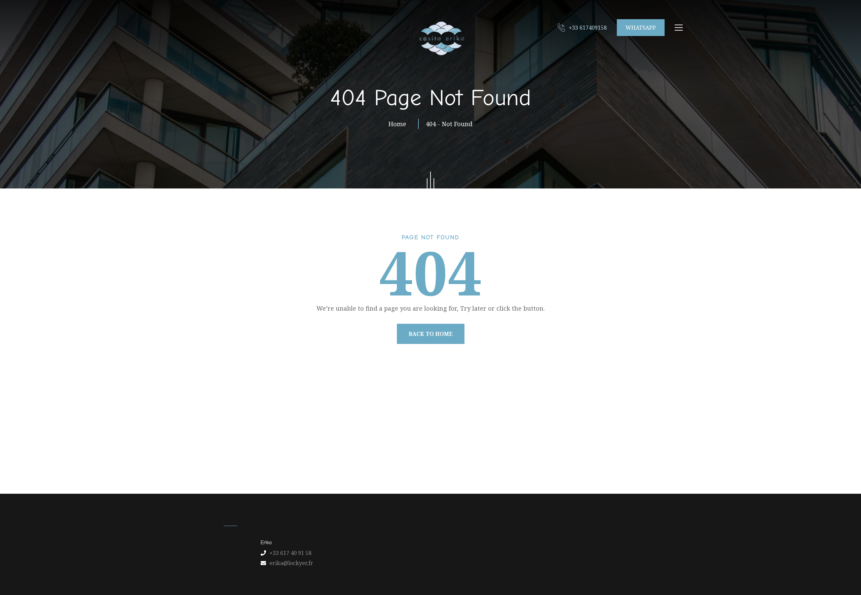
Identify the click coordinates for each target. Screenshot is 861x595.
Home (399, 124)
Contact (475, 460)
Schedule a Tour (553, 460)
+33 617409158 (588, 27)
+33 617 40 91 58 (290, 553)
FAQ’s (509, 460)
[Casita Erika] (440, 38)
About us (330, 460)
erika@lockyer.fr (291, 563)
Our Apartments (380, 460)
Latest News (433, 460)
